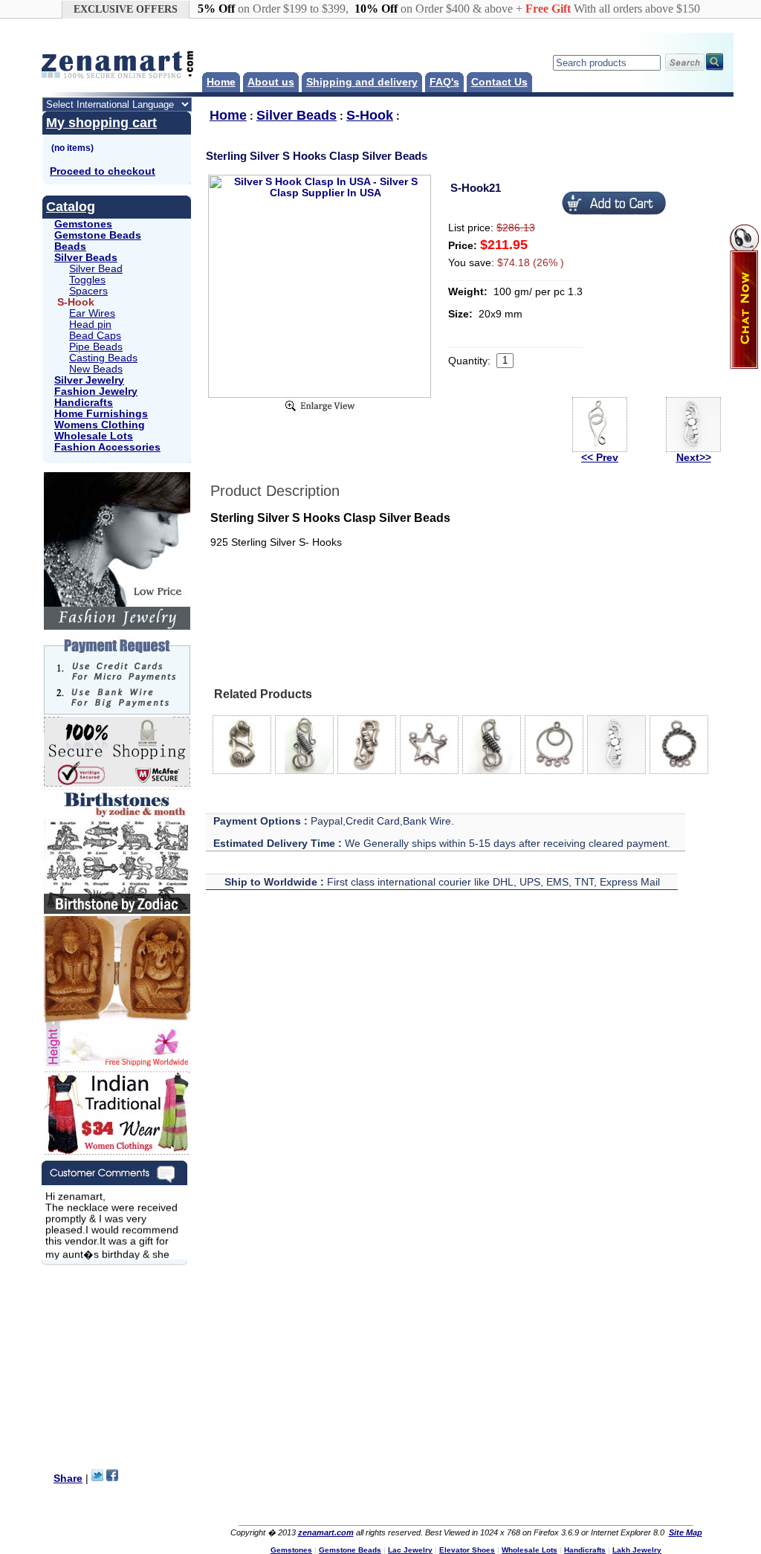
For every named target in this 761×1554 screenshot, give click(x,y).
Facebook (433, 1507)
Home (221, 82)
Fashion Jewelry (95, 391)
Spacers (88, 291)
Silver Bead (96, 268)
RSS (522, 1507)
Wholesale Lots (93, 436)
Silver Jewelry (89, 380)
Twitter (463, 1507)
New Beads (96, 369)
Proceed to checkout (102, 171)
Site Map (685, 1532)
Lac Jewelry (410, 1550)
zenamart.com (326, 1532)
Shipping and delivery (362, 82)
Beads (70, 246)
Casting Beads (103, 358)
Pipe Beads (96, 346)
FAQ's (444, 82)
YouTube (493, 1507)
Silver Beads (85, 257)
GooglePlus (552, 1507)
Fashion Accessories (107, 447)
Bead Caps (95, 335)
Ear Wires (92, 313)
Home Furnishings (101, 413)
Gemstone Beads (97, 235)
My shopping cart (101, 122)
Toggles (87, 280)
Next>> (693, 457)
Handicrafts (83, 402)
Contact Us (499, 82)
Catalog (70, 206)
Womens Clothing (99, 425)
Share (68, 1478)
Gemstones (83, 224)
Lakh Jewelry (636, 1550)
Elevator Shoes (467, 1550)
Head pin (90, 324)
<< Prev (599, 457)
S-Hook (369, 115)
